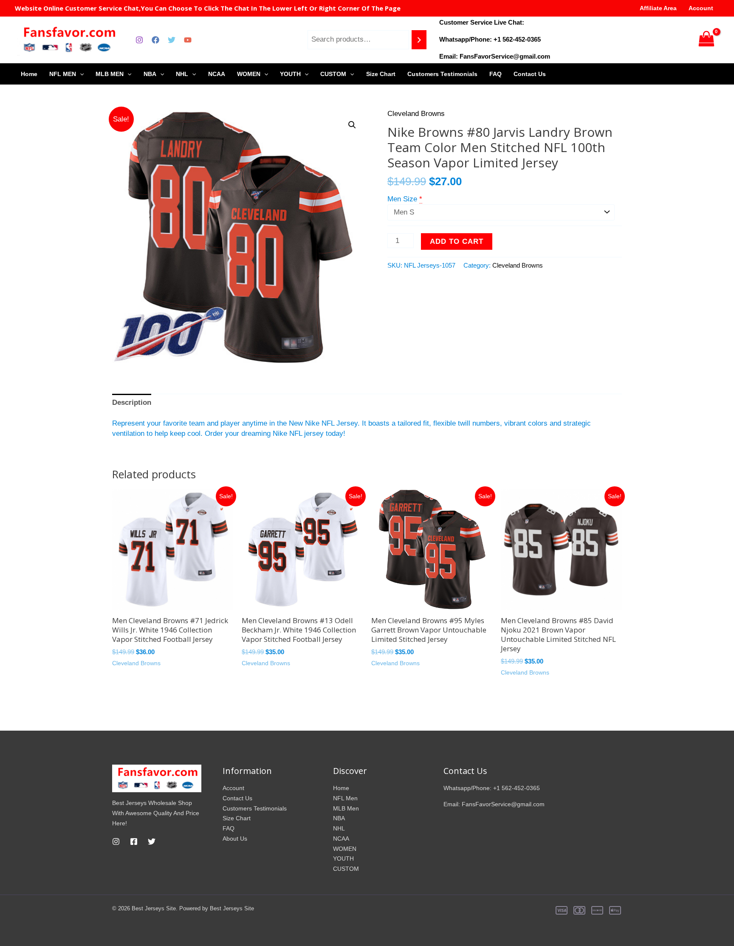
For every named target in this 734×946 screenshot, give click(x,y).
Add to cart (456, 241)
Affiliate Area (658, 8)
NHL (182, 74)
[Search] (419, 39)
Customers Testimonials (442, 74)
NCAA (216, 74)
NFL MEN (62, 74)
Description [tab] (131, 402)
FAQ (495, 74)
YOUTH (290, 74)
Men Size (402, 199)
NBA (150, 74)
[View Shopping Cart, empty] (706, 40)
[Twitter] (171, 40)
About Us (235, 838)
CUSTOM (333, 74)
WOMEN (248, 74)
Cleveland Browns (416, 114)
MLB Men (346, 808)
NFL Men (345, 798)
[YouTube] (188, 40)
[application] (80, 74)
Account (701, 8)
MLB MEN (110, 74)
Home (29, 74)
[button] (352, 125)
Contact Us (530, 74)
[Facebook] (155, 40)
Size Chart (380, 74)
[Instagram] (139, 40)
